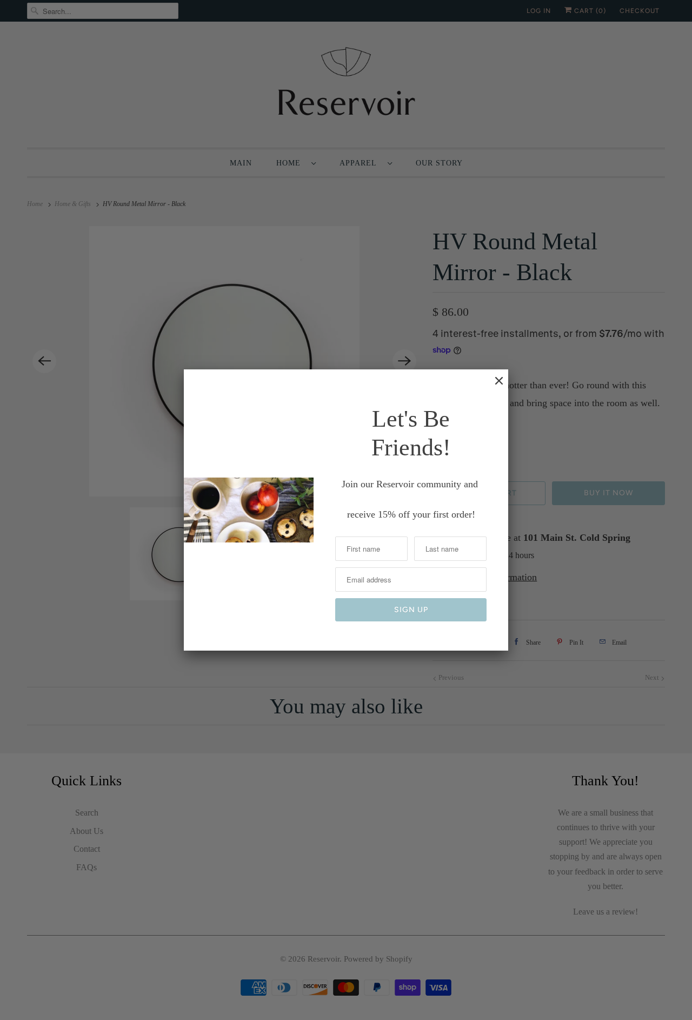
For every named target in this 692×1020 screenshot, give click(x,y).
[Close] (493, 386)
